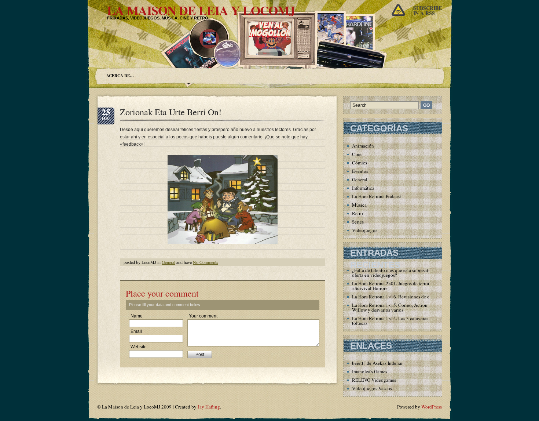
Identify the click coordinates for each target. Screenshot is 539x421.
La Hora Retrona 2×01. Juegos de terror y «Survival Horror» (392, 285)
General (168, 262)
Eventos (360, 171)
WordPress (431, 406)
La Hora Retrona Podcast (376, 196)
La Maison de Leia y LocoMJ (201, 10)
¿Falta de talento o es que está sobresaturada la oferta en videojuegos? (398, 272)
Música (359, 205)
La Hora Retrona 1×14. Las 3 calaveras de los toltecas (396, 320)
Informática (363, 188)
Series (358, 221)
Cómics (359, 162)
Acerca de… (120, 76)
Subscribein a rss (427, 10)
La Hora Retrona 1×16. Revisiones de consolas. (398, 296)
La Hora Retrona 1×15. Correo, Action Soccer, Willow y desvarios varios (397, 307)
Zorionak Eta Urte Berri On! (170, 112)
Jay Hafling (209, 406)
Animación (363, 145)
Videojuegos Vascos (372, 388)
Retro (357, 213)
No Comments (205, 262)
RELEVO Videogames (374, 380)
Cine (357, 154)
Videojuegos (364, 230)
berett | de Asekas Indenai (377, 363)
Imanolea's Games (369, 371)
